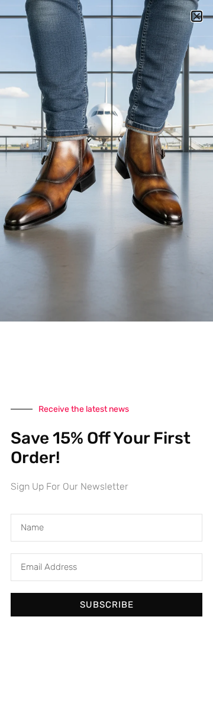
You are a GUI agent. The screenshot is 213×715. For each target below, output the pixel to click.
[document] (106, 357)
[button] (196, 16)
